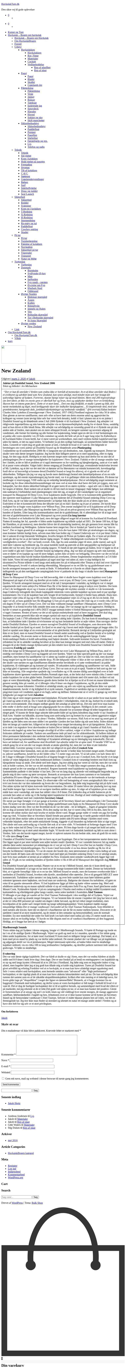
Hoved (31, 114)
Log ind (12, 1168)
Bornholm (33, 270)
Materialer (33, 58)
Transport (26, 255)
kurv (10, 341)
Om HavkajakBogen (25, 41)
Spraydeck (33, 108)
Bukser (31, 99)
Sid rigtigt (26, 155)
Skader (24, 232)
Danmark (26, 267)
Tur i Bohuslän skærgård (40, 317)
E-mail (5, 1066)
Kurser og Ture (16, 32)
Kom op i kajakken (31, 208)
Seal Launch (27, 194)
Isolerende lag (35, 105)
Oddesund (33, 291)
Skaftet (31, 82)
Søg (36, 1197)
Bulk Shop (37, 1202)
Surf (23, 185)
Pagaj (24, 73)
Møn (30, 276)
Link (16, 329)
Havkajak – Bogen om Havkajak (31, 38)
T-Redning (26, 211)
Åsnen (31, 300)
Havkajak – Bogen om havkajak (24, 35)
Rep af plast (40, 70)
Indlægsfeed (14, 1171)
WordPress (17, 1202)
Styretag (25, 167)
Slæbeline (33, 138)
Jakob (32, 378)
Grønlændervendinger (32, 179)
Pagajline (32, 135)
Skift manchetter (36, 120)
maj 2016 (13, 1140)
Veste (30, 94)
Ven (30, 311)
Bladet (31, 79)
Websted (5, 1072)
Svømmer (26, 205)
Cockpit (32, 61)
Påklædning (27, 88)
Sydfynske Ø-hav (37, 273)
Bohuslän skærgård (38, 314)
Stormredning (28, 220)
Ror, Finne (33, 55)
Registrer (12, 1165)
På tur (17, 235)
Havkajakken (28, 49)
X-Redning (27, 214)
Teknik (18, 149)
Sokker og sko (35, 117)
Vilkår (17, 338)
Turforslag (19, 261)
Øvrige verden (28, 323)
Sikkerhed (19, 197)
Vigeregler (26, 252)
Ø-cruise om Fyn (36, 285)
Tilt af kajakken (29, 170)
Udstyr (17, 46)
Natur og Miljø (28, 258)
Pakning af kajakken (31, 244)
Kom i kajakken (29, 158)
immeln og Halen (36, 308)
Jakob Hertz (14, 1103)
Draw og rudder (29, 191)
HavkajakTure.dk (10, 4)
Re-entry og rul (29, 223)
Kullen (31, 303)
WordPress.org (15, 1177)
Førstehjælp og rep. (38, 141)
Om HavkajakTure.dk (19, 332)
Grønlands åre (35, 85)
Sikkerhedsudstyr (30, 123)
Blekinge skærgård (37, 297)
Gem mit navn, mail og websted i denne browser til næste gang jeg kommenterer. (47, 1078)
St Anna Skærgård (37, 320)
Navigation (26, 247)
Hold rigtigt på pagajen (33, 161)
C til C (24, 173)
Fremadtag (26, 164)
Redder (25, 202)
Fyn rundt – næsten (38, 282)
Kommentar (8, 1054)
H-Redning (27, 217)
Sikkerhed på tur (29, 250)
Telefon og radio (36, 147)
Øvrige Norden (29, 294)
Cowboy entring (29, 229)
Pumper (32, 132)
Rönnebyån (34, 305)
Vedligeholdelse (36, 64)
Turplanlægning (29, 241)
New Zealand (35, 326)
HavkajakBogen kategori (21, 1153)
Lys (29, 144)
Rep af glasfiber (42, 67)
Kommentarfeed (16, 1174)
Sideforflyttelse (29, 188)
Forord (17, 44)
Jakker (31, 96)
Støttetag (25, 176)
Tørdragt (32, 102)
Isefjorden (33, 279)
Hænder (32, 111)
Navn (5, 1060)
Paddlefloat (33, 129)
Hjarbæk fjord (35, 288)
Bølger (24, 182)
